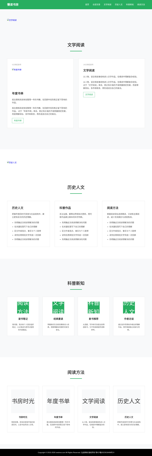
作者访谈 (129, 319)
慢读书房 (13, 4)
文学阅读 (107, 5)
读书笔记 (23, 319)
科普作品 (65, 207)
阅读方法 (141, 5)
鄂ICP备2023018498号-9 (104, 452)
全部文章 (96, 5)
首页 (87, 5)
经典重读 (58, 319)
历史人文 (119, 5)
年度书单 (17, 93)
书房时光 (23, 417)
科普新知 (130, 5)
